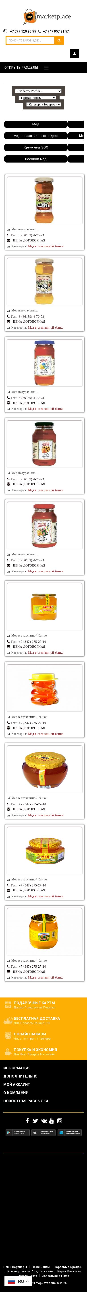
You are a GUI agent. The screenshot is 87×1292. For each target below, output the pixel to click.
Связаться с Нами (55, 1276)
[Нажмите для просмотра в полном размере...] (44, 200)
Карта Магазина (69, 1271)
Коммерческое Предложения (30, 1271)
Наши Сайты (41, 1267)
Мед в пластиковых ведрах (36, 136)
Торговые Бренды (68, 1267)
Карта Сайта (28, 1276)
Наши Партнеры (15, 1267)
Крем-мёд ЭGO (36, 147)
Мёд (35, 124)
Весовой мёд (36, 159)
